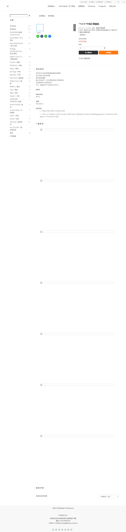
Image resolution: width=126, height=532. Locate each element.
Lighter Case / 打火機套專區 (16, 58)
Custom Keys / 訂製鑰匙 (16, 111)
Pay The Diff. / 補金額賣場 (16, 128)
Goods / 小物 (14, 96)
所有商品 (51, 6)
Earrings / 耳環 (15, 72)
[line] (37, 36)
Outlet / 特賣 (14, 119)
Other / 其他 (14, 116)
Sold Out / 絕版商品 (16, 123)
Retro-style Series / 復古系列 (16, 44)
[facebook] (41, 36)
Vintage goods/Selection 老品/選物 (16, 51)
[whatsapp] (45, 36)
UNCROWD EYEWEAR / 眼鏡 (15, 100)
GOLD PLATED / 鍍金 (16, 106)
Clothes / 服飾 (15, 62)
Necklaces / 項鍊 (16, 65)
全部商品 (42, 16)
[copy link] (49, 36)
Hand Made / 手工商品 (67, 6)
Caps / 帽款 (14, 90)
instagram (102, 6)
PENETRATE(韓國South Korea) (16, 33)
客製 (11, 133)
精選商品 (81, 6)
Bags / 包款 (14, 93)
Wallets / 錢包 (15, 86)
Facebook (91, 6)
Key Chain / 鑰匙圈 (16, 78)
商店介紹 (112, 6)
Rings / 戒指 (14, 68)
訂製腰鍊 (13, 136)
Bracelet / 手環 (15, 75)
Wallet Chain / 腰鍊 (16, 82)
